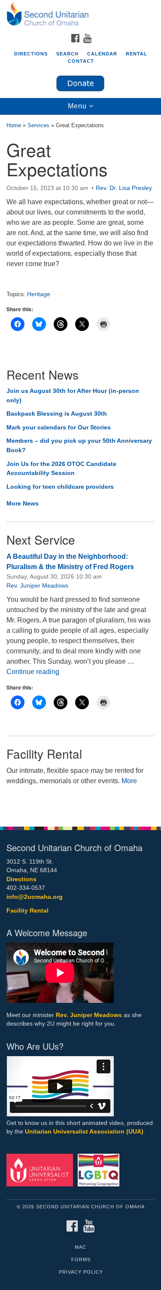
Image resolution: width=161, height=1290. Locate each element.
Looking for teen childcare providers (60, 486)
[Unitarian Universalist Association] (41, 1169)
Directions (31, 53)
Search (67, 53)
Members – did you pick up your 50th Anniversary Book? (79, 445)
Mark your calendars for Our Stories (58, 427)
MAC (80, 1247)
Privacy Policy (81, 1272)
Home (13, 125)
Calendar (102, 53)
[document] (80, 466)
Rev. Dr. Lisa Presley (124, 187)
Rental (136, 53)
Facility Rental (27, 910)
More (129, 780)
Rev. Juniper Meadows (37, 585)
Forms (81, 1259)
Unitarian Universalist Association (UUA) (84, 1131)
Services (38, 125)
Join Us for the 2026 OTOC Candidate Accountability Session (61, 468)
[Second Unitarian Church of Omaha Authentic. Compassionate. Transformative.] (80, 14)
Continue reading (32, 671)
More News (22, 503)
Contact (81, 61)
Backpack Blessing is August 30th (56, 413)
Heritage (38, 294)
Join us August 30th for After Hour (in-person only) (72, 395)
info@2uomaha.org (34, 897)
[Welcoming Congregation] (100, 1169)
